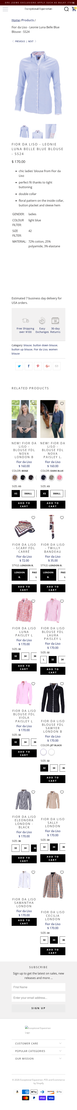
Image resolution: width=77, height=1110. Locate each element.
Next (31, 41)
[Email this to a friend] (57, 366)
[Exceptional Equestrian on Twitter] (28, 1071)
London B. (19, 574)
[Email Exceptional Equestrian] (49, 1071)
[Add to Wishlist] (33, 403)
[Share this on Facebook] (28, 366)
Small (28, 492)
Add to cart (24, 504)
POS (46, 1079)
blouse (28, 345)
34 (25, 655)
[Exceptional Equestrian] (38, 9)
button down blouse (45, 345)
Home (16, 20)
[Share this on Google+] (47, 366)
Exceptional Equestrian (31, 1079)
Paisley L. (36, 574)
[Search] (66, 9)
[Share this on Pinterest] (38, 366)
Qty (14, 257)
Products (28, 20)
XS (15, 492)
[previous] (15, 82)
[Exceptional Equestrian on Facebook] (33, 1071)
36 (34, 655)
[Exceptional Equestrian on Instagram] (43, 1071)
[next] (62, 82)
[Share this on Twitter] (19, 366)
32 (15, 655)
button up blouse (22, 349)
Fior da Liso (40, 349)
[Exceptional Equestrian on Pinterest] (38, 1071)
